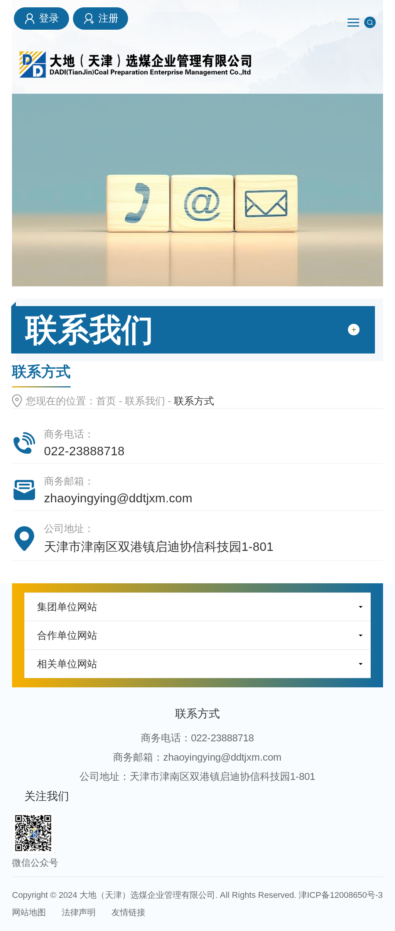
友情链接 (128, 912)
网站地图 (29, 912)
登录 (49, 18)
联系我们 (145, 401)
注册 (108, 18)
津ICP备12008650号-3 (341, 895)
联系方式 (197, 713)
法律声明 (79, 912)
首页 (106, 401)
